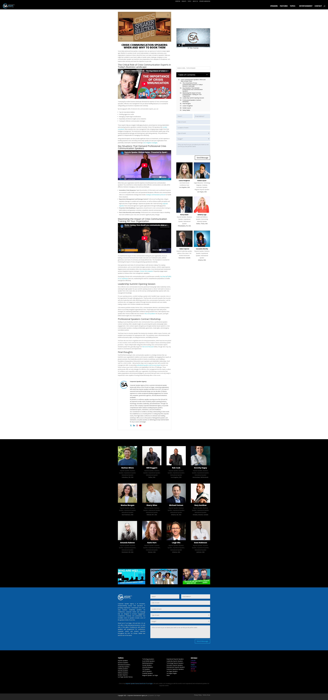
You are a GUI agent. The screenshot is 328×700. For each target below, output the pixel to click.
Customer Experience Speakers (175, 669)
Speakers (274, 6)
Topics (189, 1)
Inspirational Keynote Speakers (175, 659)
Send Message (202, 158)
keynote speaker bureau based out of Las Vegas (139, 683)
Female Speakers (147, 665)
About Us (195, 1)
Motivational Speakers (124, 664)
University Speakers (147, 667)
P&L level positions (150, 313)
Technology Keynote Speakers (175, 663)
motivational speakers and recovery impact (148, 365)
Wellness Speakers (123, 673)
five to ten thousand (148, 347)
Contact (318, 6)
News (168, 675)
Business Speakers (123, 662)
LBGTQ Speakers (147, 671)
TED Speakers (146, 669)
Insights (184, 1)
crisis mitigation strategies (150, 142)
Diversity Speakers (123, 671)
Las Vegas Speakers (172, 671)
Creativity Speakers (147, 673)
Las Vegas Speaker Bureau (125, 677)
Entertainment (305, 6)
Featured (284, 6)
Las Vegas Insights (172, 673)
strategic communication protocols (156, 194)
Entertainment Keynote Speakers (176, 667)
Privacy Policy (198, 695)
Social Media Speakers (148, 661)
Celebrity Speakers (123, 669)
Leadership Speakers (123, 667)
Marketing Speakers (147, 663)
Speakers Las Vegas (154, 695)
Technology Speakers (148, 659)
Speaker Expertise (123, 675)
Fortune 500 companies (146, 271)
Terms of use (206, 695)
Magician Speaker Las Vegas (150, 675)
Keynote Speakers (123, 660)
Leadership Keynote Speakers (175, 661)
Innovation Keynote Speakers (175, 665)
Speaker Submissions (204, 1)
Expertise (177, 1)
